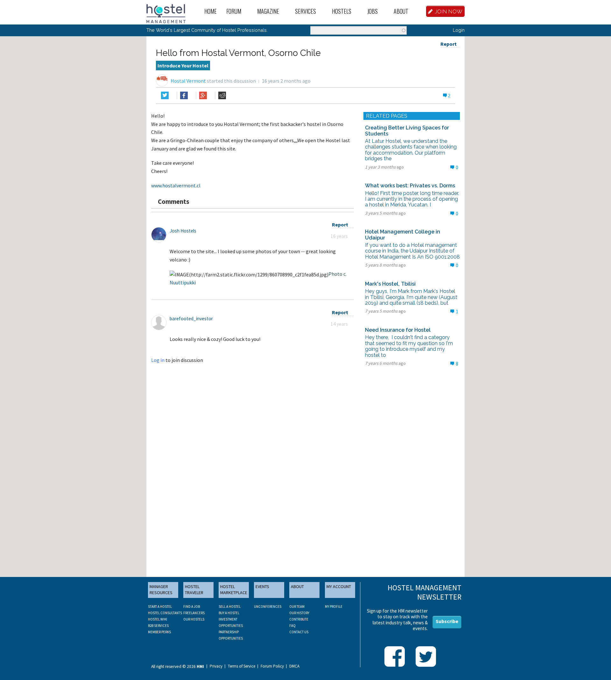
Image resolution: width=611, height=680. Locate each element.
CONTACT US (298, 632)
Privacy (216, 666)
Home (210, 11)
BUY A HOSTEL (229, 613)
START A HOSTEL (160, 606)
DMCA (294, 666)
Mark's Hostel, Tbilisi (390, 284)
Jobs (372, 11)
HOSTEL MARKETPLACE (233, 590)
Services (305, 11)
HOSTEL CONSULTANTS (165, 613)
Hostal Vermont (188, 81)
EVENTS (262, 586)
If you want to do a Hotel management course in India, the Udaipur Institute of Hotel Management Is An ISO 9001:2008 (412, 251)
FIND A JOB (191, 606)
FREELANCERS (194, 613)
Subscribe (447, 621)
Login (459, 30)
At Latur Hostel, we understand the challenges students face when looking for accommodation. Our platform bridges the (411, 150)
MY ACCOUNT (339, 586)
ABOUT (297, 586)
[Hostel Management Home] (166, 13)
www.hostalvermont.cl (175, 185)
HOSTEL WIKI (157, 619)
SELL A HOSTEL (230, 606)
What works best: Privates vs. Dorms (410, 186)
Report (448, 44)
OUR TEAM (297, 606)
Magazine (268, 11)
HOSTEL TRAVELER (194, 590)
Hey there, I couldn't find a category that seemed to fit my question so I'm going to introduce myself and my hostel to (409, 346)
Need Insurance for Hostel (398, 330)
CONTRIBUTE (298, 619)
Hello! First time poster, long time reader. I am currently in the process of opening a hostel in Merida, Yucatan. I (412, 199)
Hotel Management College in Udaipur (402, 234)
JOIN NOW (449, 11)
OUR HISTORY (299, 613)
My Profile (333, 606)
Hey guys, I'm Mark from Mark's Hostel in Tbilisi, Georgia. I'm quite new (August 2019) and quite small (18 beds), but (411, 297)
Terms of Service (241, 666)
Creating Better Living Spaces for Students (407, 130)
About (401, 11)
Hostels (341, 11)
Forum (233, 11)
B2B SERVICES (158, 625)
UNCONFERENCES (267, 606)
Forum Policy (272, 666)
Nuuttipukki (183, 282)
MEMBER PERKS (159, 632)
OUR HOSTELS (193, 619)
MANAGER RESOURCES (161, 590)
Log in (158, 360)
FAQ (292, 625)
